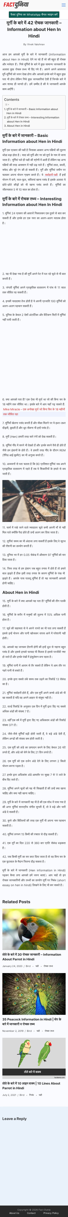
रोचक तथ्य (48, 966)
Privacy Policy (51, 1213)
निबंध (31, 1094)
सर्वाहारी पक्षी (51, 174)
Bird (28, 966)
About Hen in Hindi (18, 125)
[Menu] (64, 5)
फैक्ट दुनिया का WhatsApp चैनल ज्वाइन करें (34, 14)
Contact (31, 1213)
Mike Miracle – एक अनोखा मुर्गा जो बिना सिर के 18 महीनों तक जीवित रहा (34, 412)
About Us (14, 1213)
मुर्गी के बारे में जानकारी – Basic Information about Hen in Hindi (32, 111)
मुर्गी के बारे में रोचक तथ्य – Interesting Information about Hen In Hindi (33, 119)
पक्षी (37, 966)
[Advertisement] (34, 249)
